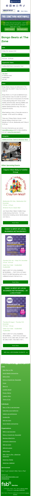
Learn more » (9, 29)
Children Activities (7, 139)
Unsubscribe (6, 417)
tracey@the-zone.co (7, 130)
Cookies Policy (7, 396)
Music (26, 139)
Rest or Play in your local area (11, 407)
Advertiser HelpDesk (8, 463)
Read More (16, 223)
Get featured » (22, 29)
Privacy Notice (7, 393)
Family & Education (18, 139)
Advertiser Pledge (8, 460)
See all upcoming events (16, 352)
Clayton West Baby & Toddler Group (15, 171)
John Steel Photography (19, 490)
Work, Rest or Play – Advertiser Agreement (11, 455)
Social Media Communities (10, 373)
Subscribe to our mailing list (10, 410)
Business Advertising (9, 438)
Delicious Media (24, 488)
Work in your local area (9, 431)
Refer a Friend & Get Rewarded (12, 380)
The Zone (4, 73)
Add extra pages (7, 448)
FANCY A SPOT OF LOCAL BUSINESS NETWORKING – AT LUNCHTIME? (15, 290)
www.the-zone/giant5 (14, 132)
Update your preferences (10, 414)
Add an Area (6, 376)
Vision (4, 383)
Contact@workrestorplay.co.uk (9, 477)
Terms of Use (6, 399)
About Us (5, 386)
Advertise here (16, 1)
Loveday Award (7, 389)
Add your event (7, 420)
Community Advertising (9, 441)
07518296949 (5, 479)
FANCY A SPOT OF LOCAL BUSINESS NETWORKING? (15, 230)
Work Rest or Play (8, 370)
